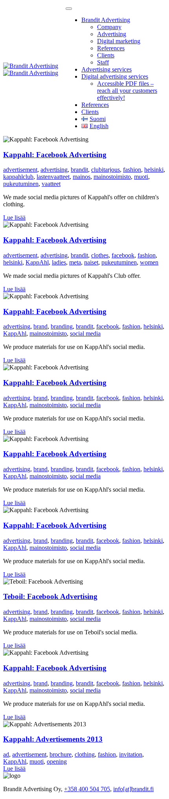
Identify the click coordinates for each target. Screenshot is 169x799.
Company (109, 27)
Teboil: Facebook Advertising (50, 596)
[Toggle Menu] (69, 8)
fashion (132, 169)
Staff (103, 62)
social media (85, 333)
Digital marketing (118, 41)
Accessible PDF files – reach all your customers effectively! (127, 90)
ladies (59, 262)
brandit (79, 169)
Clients (105, 55)
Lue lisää (14, 217)
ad (6, 754)
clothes (99, 255)
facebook (123, 255)
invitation (130, 754)
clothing (85, 754)
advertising (54, 169)
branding (62, 326)
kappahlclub (18, 176)
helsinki (153, 169)
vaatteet (51, 183)
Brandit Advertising (105, 20)
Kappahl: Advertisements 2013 (53, 739)
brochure (61, 754)
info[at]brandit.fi (133, 789)
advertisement (20, 169)
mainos (81, 176)
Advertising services (106, 69)
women (149, 262)
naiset (91, 262)
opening (57, 761)
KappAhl (37, 262)
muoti (141, 176)
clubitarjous (105, 169)
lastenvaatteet (53, 176)
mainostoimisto (112, 176)
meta (75, 262)
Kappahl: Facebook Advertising (55, 155)
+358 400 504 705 (87, 789)
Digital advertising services (114, 76)
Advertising (111, 34)
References (111, 48)
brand (40, 326)
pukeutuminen (21, 183)
